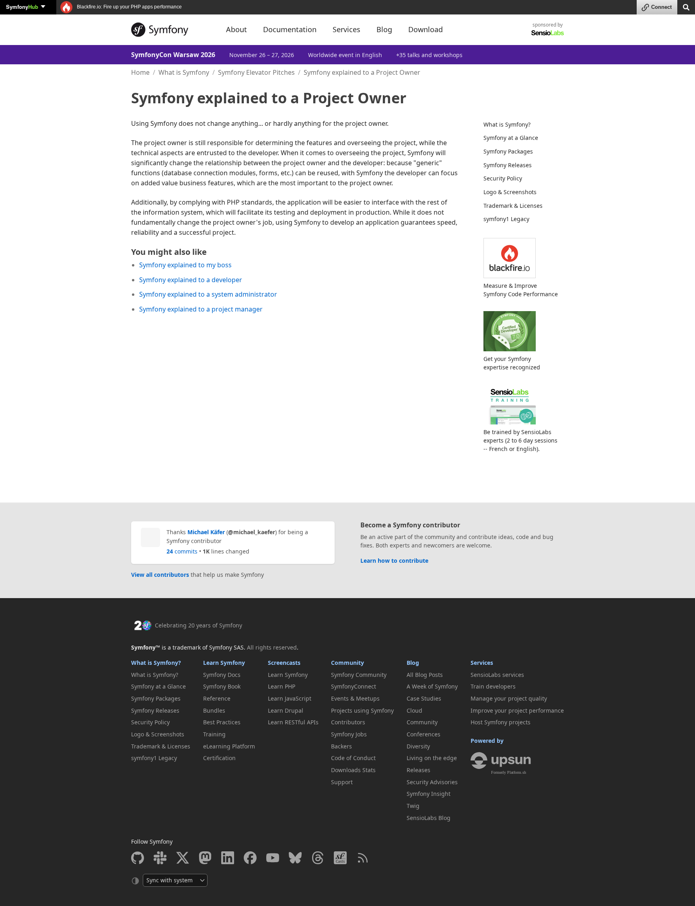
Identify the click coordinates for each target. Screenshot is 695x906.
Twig (413, 806)
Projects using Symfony (362, 710)
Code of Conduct (353, 758)
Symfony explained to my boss (185, 264)
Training (214, 734)
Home (140, 72)
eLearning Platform (229, 746)
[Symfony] (171, 29)
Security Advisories (432, 782)
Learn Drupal (285, 710)
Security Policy (502, 178)
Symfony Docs (222, 674)
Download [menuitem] (425, 29)
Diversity (418, 746)
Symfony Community (359, 674)
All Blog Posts (425, 674)
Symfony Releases (507, 165)
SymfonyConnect (353, 686)
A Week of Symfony (432, 686)
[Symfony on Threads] (317, 857)
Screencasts (284, 662)
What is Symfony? (507, 124)
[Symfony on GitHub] (137, 857)
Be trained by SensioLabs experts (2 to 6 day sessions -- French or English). (520, 440)
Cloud (414, 710)
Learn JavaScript (289, 698)
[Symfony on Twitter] (182, 857)
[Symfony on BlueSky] (295, 857)
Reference (216, 698)
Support (342, 782)
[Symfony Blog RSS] (362, 857)
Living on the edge (432, 758)
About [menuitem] (236, 29)
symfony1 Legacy (506, 219)
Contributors (348, 722)
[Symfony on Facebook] (250, 857)
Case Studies (424, 698)
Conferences (423, 734)
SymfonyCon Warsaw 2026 (173, 54)
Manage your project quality (509, 698)
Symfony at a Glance (510, 137)
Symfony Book (222, 686)
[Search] (686, 7)
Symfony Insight (428, 793)
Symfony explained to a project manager (201, 309)
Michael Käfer (206, 532)
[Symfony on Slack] (160, 857)
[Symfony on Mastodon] (205, 857)
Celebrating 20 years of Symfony (198, 625)
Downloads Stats (353, 770)
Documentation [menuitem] (290, 29)
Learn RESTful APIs (293, 722)
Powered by (487, 740)
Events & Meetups (355, 698)
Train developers (493, 686)
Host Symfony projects (501, 722)
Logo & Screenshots (510, 192)
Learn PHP (281, 686)
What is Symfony (183, 72)
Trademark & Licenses (513, 205)
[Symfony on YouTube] (272, 857)
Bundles (214, 710)
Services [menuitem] (346, 29)
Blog (413, 662)
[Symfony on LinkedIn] (227, 857)
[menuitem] (518, 125)
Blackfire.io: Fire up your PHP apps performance (129, 7)
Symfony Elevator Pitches (256, 72)
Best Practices (222, 722)
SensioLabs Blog (428, 818)
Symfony (22, 6)
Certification (219, 758)
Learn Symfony (224, 662)
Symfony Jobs (349, 734)
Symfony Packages (508, 151)
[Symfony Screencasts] (340, 857)
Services (482, 662)
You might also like (169, 251)
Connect (661, 7)
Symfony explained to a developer (190, 279)
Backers (341, 746)
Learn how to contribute (394, 560)
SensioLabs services (497, 674)
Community (347, 662)
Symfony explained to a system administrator (208, 294)
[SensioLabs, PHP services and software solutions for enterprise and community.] (547, 32)
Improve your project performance (517, 710)
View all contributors (160, 574)
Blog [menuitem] (384, 29)
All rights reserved (272, 647)
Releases (418, 770)
